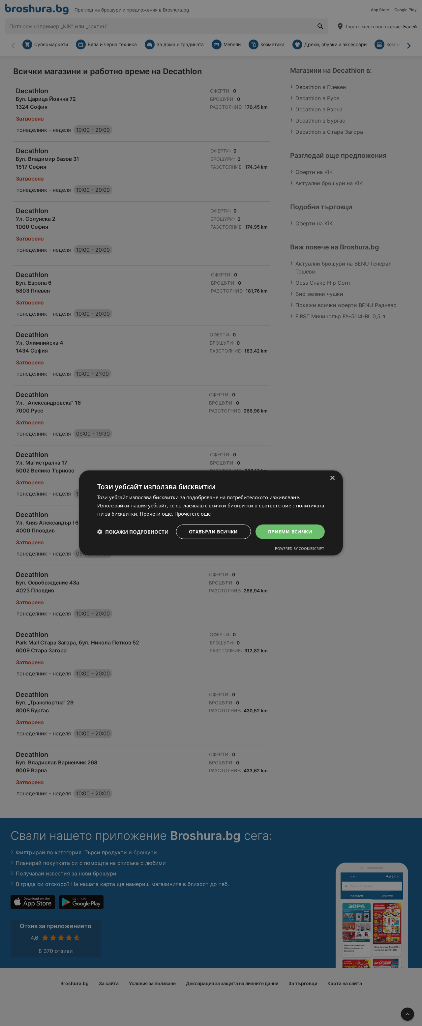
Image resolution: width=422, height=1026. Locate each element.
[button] (132, 531)
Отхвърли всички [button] (213, 531)
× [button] (332, 478)
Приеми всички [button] (290, 531)
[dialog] (211, 513)
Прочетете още (192, 513)
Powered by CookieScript (299, 548)
